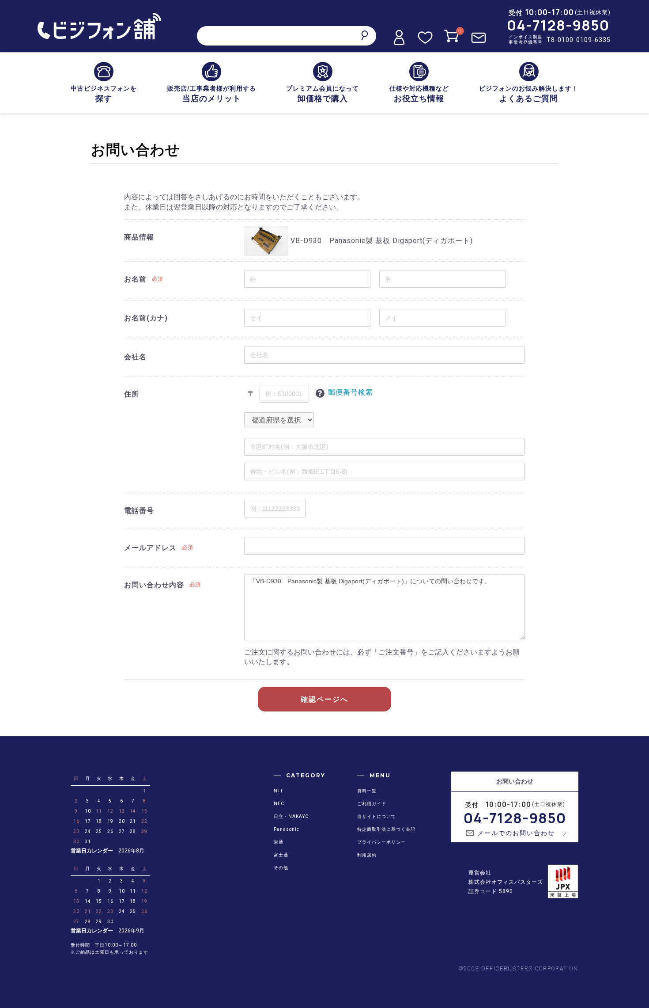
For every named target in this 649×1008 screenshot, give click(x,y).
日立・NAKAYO (291, 816)
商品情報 (139, 237)
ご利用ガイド (371, 803)
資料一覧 (367, 790)
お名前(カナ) (146, 318)
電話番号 (139, 510)
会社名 (135, 357)
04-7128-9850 (558, 25)
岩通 (278, 842)
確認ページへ (324, 699)
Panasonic (286, 829)
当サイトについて (376, 816)
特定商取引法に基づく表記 (386, 829)
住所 (131, 394)
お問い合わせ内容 (154, 585)
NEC (279, 803)
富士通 (281, 854)
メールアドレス (150, 548)
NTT (278, 790)
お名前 (135, 279)
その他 (281, 867)
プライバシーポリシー (381, 842)
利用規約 (367, 854)
